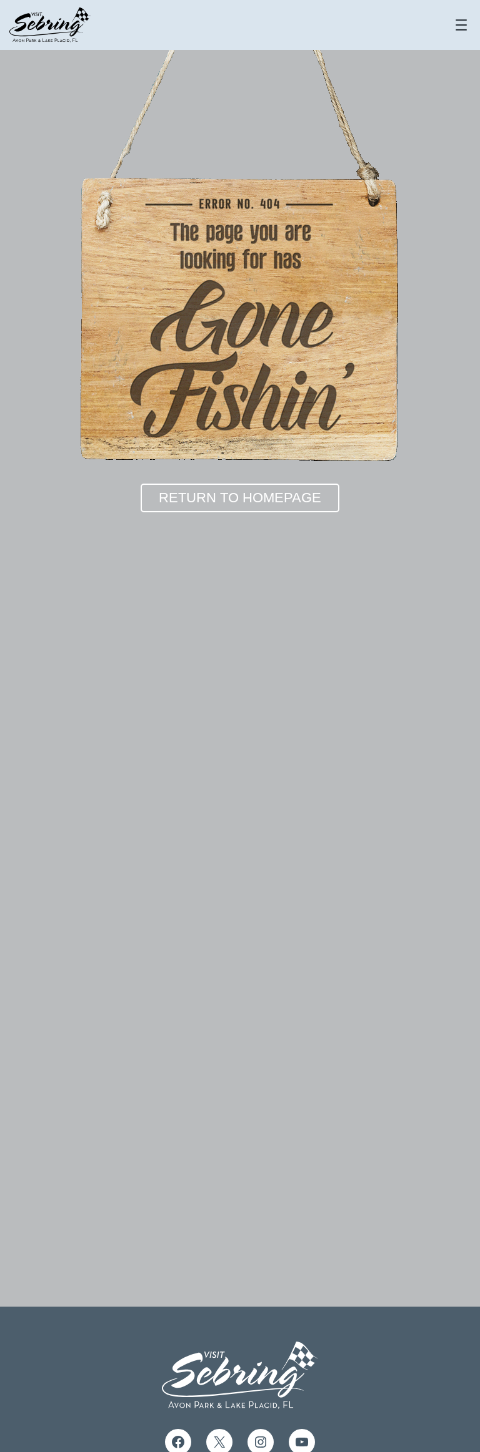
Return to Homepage (240, 497)
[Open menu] (461, 25)
